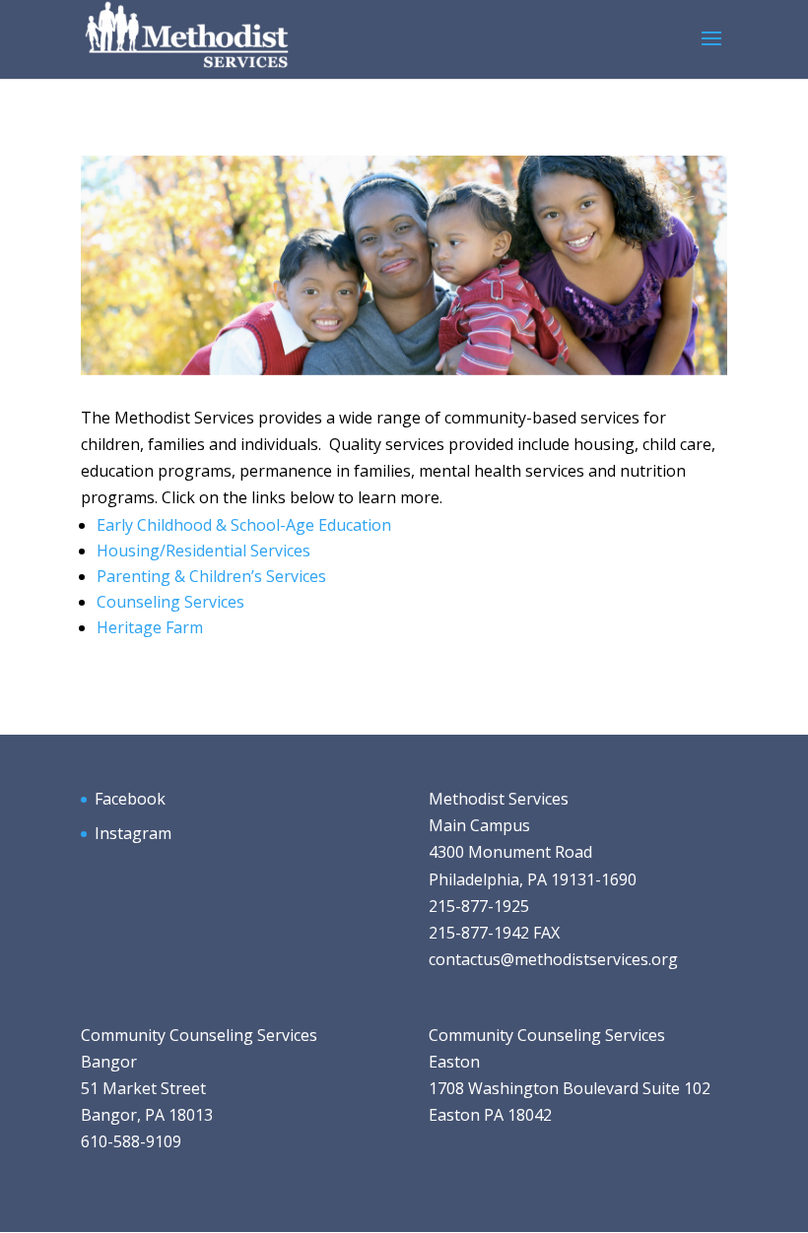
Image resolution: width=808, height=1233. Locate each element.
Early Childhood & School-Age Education (244, 525)
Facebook (130, 799)
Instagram (133, 833)
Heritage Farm (150, 627)
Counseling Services (170, 602)
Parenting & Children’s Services (211, 576)
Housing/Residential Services (203, 550)
